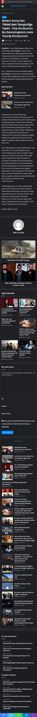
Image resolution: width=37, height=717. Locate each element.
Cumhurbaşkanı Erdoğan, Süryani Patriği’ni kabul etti (24, 567)
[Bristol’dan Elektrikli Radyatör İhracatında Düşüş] (7, 492)
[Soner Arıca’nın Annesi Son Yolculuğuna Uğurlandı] (7, 104)
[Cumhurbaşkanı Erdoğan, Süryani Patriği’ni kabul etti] (7, 569)
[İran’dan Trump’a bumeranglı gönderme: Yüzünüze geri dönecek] (7, 502)
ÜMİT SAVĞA (8, 40)
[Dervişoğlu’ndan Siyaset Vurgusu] (7, 612)
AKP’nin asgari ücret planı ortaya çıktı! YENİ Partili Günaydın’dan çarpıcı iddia (27, 332)
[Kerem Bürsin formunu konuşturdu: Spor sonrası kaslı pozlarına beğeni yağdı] (7, 539)
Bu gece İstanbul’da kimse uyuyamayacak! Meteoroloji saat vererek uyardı (10, 354)
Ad (3, 398)
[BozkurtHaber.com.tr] (18, 6)
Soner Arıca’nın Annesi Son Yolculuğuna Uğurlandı (24, 457)
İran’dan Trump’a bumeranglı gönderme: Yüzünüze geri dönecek (22, 501)
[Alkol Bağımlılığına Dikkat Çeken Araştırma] (27, 302)
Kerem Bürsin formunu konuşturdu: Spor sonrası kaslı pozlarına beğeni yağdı (24, 538)
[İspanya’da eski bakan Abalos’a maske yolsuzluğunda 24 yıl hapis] (7, 621)
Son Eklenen (18, 441)
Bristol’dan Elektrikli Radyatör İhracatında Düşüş (22, 492)
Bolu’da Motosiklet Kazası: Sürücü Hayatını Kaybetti (24, 602)
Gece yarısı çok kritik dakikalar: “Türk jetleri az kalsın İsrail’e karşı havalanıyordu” (23, 558)
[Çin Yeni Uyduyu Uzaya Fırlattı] (7, 586)
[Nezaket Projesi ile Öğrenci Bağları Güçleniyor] (7, 595)
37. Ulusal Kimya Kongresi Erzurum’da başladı (18, 1)
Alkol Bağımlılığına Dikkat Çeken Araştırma (25, 311)
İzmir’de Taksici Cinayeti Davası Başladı (25, 353)
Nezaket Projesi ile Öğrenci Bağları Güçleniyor (24, 593)
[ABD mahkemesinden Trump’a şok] (7, 530)
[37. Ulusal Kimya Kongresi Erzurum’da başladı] (10, 302)
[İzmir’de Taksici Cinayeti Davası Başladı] (27, 344)
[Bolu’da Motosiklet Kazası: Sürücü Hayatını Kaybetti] (7, 604)
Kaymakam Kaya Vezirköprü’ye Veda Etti (22, 448)
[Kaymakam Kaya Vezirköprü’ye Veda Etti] (7, 95)
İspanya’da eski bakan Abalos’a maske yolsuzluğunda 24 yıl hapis (23, 621)
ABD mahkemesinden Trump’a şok (22, 529)
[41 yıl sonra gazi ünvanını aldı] (7, 577)
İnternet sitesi (6, 413)
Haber (12, 13)
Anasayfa (6, 13)
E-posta (4, 406)
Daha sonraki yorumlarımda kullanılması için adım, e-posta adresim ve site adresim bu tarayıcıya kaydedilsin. (18, 424)
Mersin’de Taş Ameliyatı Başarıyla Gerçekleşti (9, 321)
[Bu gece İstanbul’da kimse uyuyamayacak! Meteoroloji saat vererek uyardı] (10, 344)
